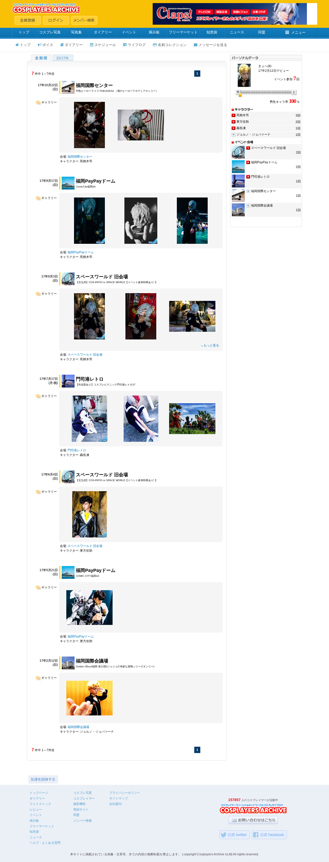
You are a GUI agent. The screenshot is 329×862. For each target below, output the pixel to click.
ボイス (47, 45)
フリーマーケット (183, 32)
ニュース (237, 32)
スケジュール (105, 45)
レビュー (36, 809)
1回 (298, 128)
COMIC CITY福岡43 (87, 575)
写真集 (76, 32)
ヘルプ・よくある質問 (45, 843)
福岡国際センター (94, 85)
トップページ (39, 793)
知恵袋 (211, 32)
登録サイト (81, 809)
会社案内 (115, 804)
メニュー (298, 32)
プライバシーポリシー (124, 793)
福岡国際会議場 (92, 660)
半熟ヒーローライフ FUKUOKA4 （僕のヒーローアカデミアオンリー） (117, 90)
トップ (24, 32)
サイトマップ (118, 798)
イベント (129, 32)
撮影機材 (79, 804)
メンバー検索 (82, 820)
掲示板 (154, 32)
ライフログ (137, 45)
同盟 (261, 32)
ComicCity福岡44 (86, 186)
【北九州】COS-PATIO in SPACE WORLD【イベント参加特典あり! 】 (117, 282)
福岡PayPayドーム (95, 181)
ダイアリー (103, 32)
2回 (298, 122)
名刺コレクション (172, 45)
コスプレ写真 (50, 32)
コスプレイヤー (84, 798)
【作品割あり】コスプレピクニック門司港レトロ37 (105, 384)
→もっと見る (209, 345)
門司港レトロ (90, 379)
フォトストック (40, 804)
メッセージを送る (212, 45)
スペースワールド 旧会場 (102, 276)
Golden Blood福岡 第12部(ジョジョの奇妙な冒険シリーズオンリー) (115, 666)
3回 (298, 115)
